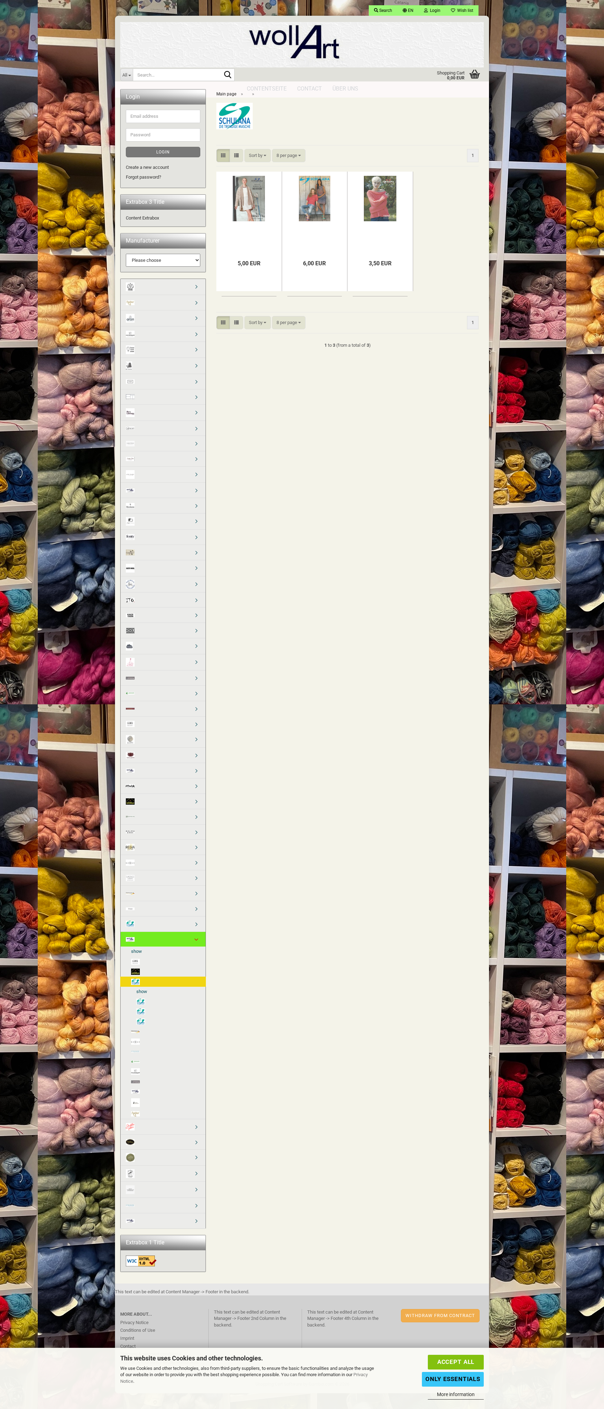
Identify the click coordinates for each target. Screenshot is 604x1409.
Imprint (127, 1338)
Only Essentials (452, 1378)
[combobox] (257, 156)
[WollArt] (302, 42)
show (136, 951)
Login (163, 152)
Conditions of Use (137, 1330)
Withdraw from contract (440, 1315)
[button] (408, 10)
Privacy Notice (134, 1322)
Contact (128, 1346)
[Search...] (228, 75)
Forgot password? (143, 177)
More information (456, 1394)
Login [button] (434, 10)
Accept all (455, 1361)
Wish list (464, 10)
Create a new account (147, 167)
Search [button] (385, 10)
